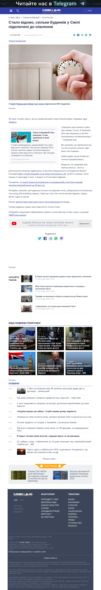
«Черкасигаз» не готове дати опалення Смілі (55, 307)
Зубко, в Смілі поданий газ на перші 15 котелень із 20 (41, 174)
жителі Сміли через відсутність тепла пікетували (38, 202)
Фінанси (72, 526)
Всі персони (47, 517)
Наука (71, 508)
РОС (90, 11)
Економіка (73, 502)
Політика (73, 517)
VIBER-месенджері (17, 215)
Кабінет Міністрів (50, 505)
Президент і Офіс (50, 499)
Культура (72, 505)
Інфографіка (50, 466)
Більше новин (49, 459)
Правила (18, 512)
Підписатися (84, 224)
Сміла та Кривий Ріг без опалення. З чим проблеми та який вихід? (43, 136)
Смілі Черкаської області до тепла (27, 104)
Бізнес (71, 499)
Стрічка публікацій (31, 17)
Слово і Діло (14, 17)
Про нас (18, 506)
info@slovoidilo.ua (50, 558)
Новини (14, 383)
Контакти (19, 509)
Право (71, 520)
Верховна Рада (49, 502)
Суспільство (47, 17)
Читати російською (17, 41)
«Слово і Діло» (24, 542)
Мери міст (46, 514)
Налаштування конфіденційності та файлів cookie (27, 552)
